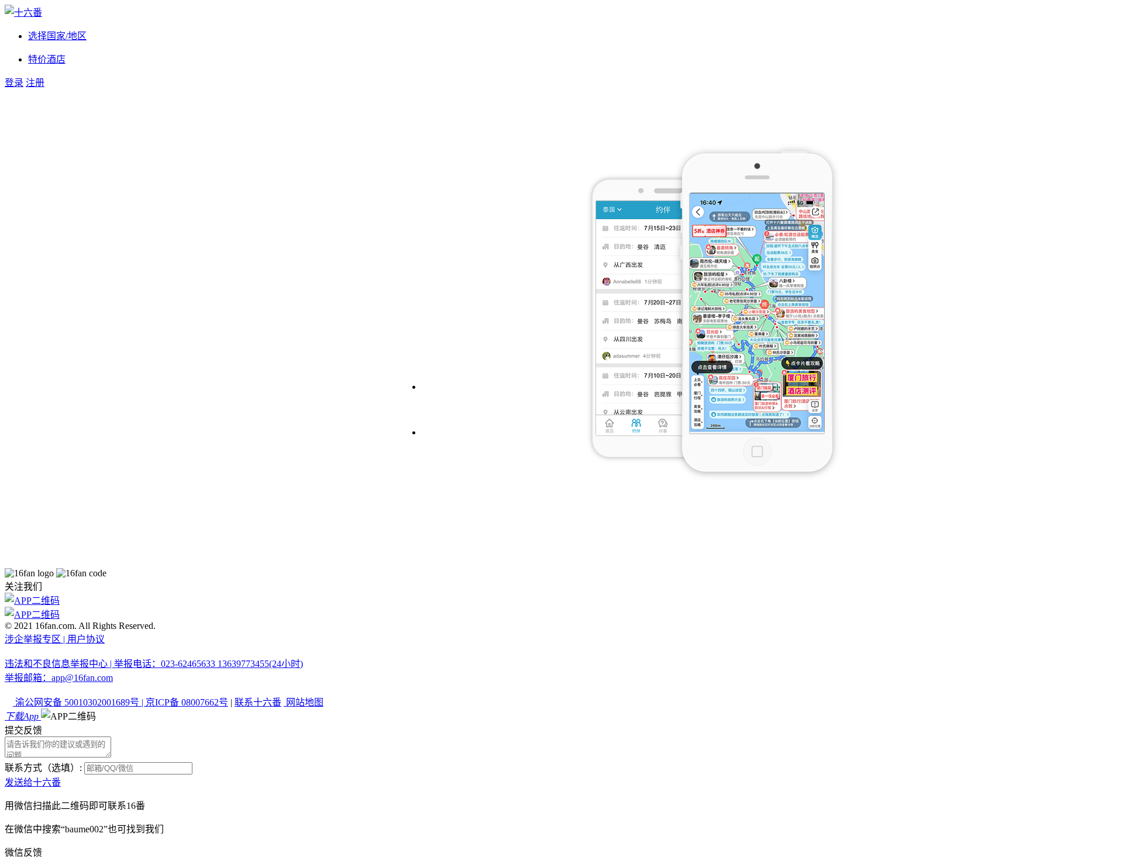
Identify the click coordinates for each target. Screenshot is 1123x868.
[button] (68, 716)
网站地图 (303, 702)
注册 (35, 83)
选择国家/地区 (57, 36)
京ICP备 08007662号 (187, 702)
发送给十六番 (33, 782)
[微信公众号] (561, 614)
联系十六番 (258, 702)
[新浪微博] (561, 600)
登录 (14, 83)
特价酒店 (47, 59)
